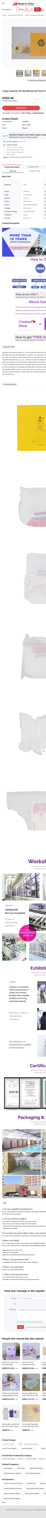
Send (20, 1327)
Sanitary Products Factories (13, 1483)
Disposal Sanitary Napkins (12, 1473)
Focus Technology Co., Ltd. (27, 1510)
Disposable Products (36, 1468)
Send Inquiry (21, 108)
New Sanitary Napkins (33, 1473)
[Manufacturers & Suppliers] (23, 4)
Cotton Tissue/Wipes (9, 1448)
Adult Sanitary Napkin (32, 1493)
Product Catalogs (32, 1444)
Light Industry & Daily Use (15, 15)
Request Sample (38, 113)
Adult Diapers (8, 1468)
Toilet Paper (21, 1468)
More (4, 1502)
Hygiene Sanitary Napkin (12, 1493)
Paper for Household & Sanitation (34, 15)
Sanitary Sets (31, 1483)
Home (4, 15)
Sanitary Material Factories (13, 1488)
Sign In (5, 157)
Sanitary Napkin (27, 1448)
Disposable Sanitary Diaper (35, 1488)
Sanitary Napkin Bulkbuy (12, 1498)
